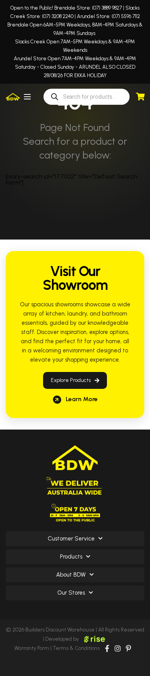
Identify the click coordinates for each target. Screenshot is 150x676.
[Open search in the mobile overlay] (86, 97)
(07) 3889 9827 (107, 8)
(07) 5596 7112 (126, 16)
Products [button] (71, 556)
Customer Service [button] (71, 538)
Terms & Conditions (76, 648)
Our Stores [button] (71, 592)
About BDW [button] (71, 574)
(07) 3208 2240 (57, 16)
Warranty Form (31, 648)
